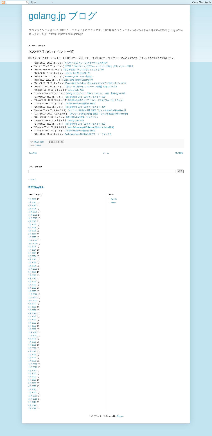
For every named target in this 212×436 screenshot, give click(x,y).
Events (38, 145)
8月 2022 (32, 307)
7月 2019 (32, 408)
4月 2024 (32, 259)
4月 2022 (32, 320)
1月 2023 (32, 291)
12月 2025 (32, 212)
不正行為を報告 (36, 187)
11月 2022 (32, 297)
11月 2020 (32, 367)
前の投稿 (179, 153)
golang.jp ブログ (62, 16)
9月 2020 (32, 370)
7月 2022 (32, 310)
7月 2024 (32, 250)
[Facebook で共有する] (59, 141)
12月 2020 (32, 364)
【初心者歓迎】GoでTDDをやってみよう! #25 (84, 124)
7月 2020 (32, 377)
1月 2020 (32, 393)
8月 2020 (32, 374)
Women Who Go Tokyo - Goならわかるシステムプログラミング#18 (95, 83)
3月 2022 (32, 323)
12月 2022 (32, 294)
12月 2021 (32, 332)
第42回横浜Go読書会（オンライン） (82, 117)
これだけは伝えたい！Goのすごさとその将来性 (86, 63)
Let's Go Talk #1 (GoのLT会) (77, 73)
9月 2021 (32, 339)
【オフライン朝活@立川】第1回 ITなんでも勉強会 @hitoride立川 (96, 110)
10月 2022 (32, 301)
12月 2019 (32, 396)
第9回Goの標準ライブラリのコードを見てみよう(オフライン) (95, 100)
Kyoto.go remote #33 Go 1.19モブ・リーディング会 (88, 134)
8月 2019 (32, 405)
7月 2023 (32, 275)
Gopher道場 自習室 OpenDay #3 (78, 80)
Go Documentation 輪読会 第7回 (80, 103)
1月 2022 (32, 329)
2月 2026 (32, 209)
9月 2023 (32, 272)
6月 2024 (32, 253)
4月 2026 (32, 205)
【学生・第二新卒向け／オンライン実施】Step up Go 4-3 (91, 86)
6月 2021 (32, 345)
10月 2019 (32, 399)
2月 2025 (32, 234)
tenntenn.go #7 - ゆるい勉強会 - (79, 76)
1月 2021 (32, 361)
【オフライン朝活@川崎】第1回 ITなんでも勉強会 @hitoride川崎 (98, 114)
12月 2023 (32, 269)
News (113, 202)
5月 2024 (32, 256)
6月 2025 (32, 228)
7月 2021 (32, 342)
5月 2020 (32, 383)
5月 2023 (32, 282)
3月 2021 (32, 355)
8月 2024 (32, 247)
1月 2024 (32, 266)
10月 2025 (32, 218)
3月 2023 (32, 285)
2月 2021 (32, 358)
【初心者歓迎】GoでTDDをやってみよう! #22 (83, 69)
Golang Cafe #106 (76, 90)
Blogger (120, 416)
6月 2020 (32, 380)
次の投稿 (33, 153)
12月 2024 (32, 240)
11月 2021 (32, 335)
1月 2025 (32, 237)
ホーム (106, 153)
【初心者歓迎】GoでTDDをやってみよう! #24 (84, 107)
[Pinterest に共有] (62, 141)
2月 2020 (32, 389)
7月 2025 (32, 225)
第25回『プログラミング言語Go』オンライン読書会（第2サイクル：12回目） (100, 66)
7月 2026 (32, 199)
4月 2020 (32, 386)
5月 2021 (32, 348)
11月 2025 (32, 215)
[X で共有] (56, 141)
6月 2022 (32, 313)
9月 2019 (32, 402)
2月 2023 (32, 288)
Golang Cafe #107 (76, 120)
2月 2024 (32, 262)
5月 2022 (32, 316)
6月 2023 (32, 278)
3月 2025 (32, 231)
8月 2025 (32, 221)
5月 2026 (32, 202)
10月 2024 (32, 243)
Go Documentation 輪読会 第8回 (80, 130)
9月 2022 (32, 304)
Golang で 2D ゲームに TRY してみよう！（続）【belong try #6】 (96, 93)
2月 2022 (32, 326)
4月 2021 (32, 351)
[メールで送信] (50, 141)
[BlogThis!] (53, 141)
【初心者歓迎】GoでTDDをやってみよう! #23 (84, 97)
